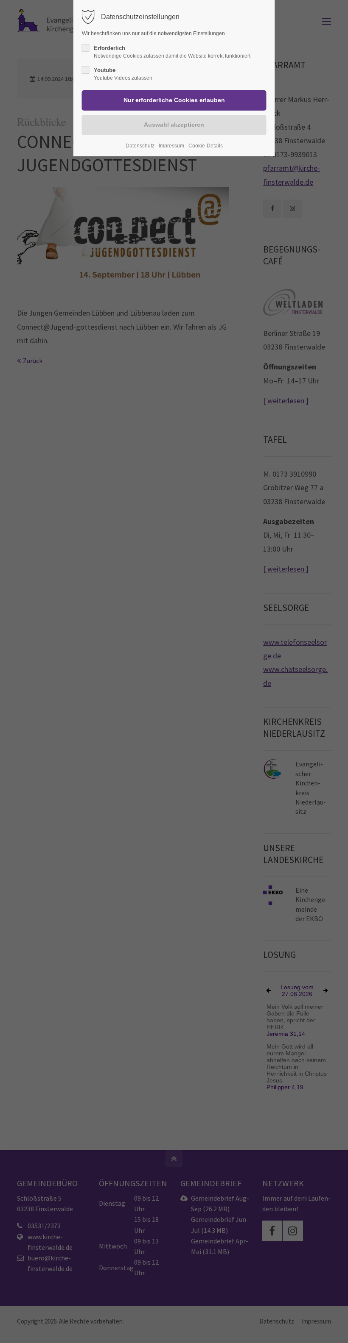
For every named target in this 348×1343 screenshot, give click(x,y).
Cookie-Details (205, 146)
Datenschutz (140, 146)
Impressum (171, 146)
